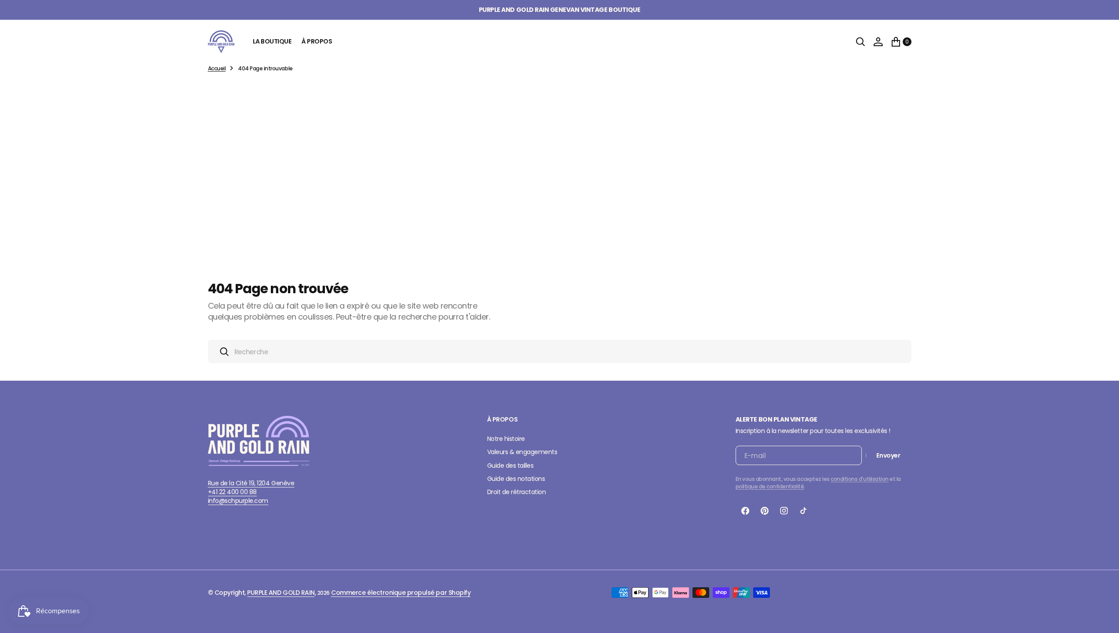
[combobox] (559, 351)
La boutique (272, 41)
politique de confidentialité (770, 486)
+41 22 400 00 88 (232, 491)
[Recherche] (860, 42)
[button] (878, 42)
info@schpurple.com (238, 500)
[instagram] (784, 510)
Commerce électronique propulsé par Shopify (400, 592)
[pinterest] (764, 510)
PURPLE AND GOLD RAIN (280, 592)
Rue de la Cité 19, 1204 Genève (251, 483)
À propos (317, 41)
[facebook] (745, 510)
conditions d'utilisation (859, 479)
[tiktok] (803, 510)
